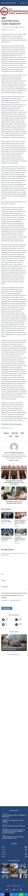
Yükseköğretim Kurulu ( (8, 830)
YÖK (16, 830)
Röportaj (4, 854)
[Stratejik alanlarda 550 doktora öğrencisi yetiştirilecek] (7, 532)
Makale (3, 851)
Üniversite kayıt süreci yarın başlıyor (6, 521)
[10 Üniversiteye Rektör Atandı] (23, 876)
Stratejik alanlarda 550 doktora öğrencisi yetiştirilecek (7, 538)
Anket (3, 856)
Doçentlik (15, 433)
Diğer (3, 18)
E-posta (3, 580)
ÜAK (17, 436)
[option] (14, 642)
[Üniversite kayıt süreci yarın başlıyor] (7, 515)
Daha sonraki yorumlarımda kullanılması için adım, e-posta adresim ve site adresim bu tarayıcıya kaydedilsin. (14, 595)
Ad (2, 574)
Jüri (11, 436)
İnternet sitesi (4, 586)
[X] (14, 460)
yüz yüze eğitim (12, 831)
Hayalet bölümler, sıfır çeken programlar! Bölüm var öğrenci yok (21, 522)
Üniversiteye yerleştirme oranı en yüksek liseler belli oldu (20, 539)
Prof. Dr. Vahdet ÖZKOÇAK (9, 27)
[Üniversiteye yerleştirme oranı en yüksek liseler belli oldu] (21, 532)
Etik (23, 433)
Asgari (7, 433)
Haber (3, 849)
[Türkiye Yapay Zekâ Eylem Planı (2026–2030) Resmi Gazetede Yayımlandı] (5, 876)
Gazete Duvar (9, 428)
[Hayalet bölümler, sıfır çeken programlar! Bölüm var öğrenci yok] (21, 515)
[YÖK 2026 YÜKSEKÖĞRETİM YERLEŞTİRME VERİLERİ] (14, 876)
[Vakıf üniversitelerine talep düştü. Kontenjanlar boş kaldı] (14, 870)
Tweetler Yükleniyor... (14, 654)
